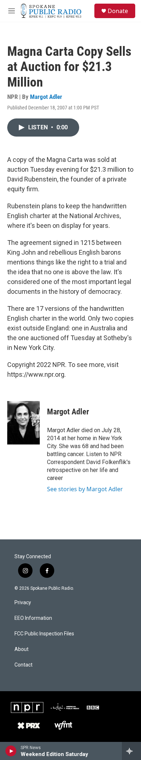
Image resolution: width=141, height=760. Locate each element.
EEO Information (33, 618)
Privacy (22, 602)
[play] (11, 751)
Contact (23, 665)
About (21, 649)
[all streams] (131, 751)
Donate (118, 11)
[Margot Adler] (23, 422)
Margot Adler (46, 96)
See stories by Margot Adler (85, 489)
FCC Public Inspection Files (44, 633)
